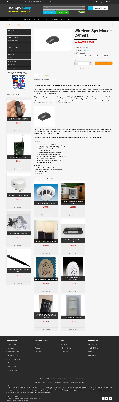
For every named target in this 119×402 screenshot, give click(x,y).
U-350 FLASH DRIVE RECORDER (18, 119)
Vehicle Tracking (12, 61)
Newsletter (92, 355)
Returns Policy (12, 370)
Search (44, 19)
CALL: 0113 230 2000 (66, 19)
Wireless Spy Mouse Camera (20, 25)
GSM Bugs (10, 44)
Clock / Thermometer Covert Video (73, 202)
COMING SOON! (62, 12)
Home (11, 19)
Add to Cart (103, 63)
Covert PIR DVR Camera (73, 317)
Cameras (10, 33)
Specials (65, 352)
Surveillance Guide (14, 352)
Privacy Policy (12, 366)
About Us (27, 19)
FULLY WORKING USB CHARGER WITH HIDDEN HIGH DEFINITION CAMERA (46, 316)
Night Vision (11, 51)
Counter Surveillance (13, 37)
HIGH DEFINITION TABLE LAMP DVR (46, 241)
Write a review (92, 69)
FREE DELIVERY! (49, 12)
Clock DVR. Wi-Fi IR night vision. (73, 240)
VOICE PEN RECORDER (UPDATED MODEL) (18, 270)
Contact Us (35, 19)
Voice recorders (11, 64)
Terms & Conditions (14, 359)
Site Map (38, 352)
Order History (93, 348)
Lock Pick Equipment (13, 47)
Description (38, 75)
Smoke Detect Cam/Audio (46, 203)
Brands (64, 344)
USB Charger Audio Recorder (19, 195)
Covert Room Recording (13, 40)
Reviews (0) (46, 75)
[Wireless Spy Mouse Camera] (53, 40)
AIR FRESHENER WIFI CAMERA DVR (46, 279)
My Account (93, 344)
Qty (75, 60)
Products (18, 19)
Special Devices (11, 54)
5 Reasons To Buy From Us (16, 344)
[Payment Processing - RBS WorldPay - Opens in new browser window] (18, 88)
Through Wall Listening (18, 233)
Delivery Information (14, 355)
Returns (37, 348)
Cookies (10, 363)
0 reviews (85, 69)
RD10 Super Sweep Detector (18, 157)
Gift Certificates (67, 348)
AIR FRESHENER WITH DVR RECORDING (73, 278)
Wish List (92, 352)
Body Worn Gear (12, 30)
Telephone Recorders (12, 57)
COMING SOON (12, 68)
